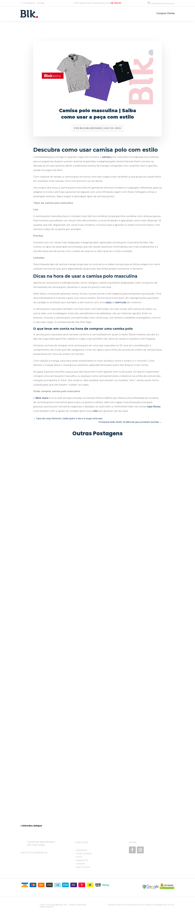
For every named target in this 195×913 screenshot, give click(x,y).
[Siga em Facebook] (132, 850)
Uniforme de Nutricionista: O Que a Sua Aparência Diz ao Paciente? (64, 798)
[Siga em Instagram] (140, 850)
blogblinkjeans (91, 128)
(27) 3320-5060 (36, 845)
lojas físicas (153, 406)
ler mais (27, 557)
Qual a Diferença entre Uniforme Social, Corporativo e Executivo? (63, 672)
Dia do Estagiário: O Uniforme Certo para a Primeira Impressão (61, 545)
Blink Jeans (42, 398)
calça (108, 302)
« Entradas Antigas (31, 825)
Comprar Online (165, 13)
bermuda (121, 302)
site (95, 411)
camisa (106, 157)
